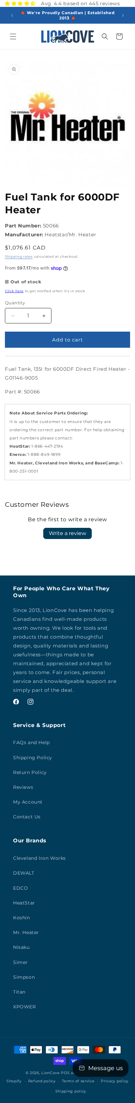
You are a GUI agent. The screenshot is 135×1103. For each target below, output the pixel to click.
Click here (14, 291)
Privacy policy (114, 1081)
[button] (13, 36)
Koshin (21, 918)
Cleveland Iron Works (39, 858)
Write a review (67, 533)
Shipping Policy (32, 758)
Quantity (15, 302)
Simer (20, 962)
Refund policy (42, 1081)
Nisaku (21, 947)
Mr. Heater (26, 932)
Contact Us (27, 817)
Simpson (24, 977)
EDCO (20, 888)
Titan (19, 992)
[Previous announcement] (12, 15)
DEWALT (23, 873)
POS (65, 1072)
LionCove (50, 1072)
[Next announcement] (123, 15)
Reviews (23, 787)
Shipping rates (19, 256)
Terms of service (78, 1081)
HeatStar (24, 903)
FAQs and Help (31, 742)
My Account (28, 802)
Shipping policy (71, 1091)
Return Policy (30, 772)
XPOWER (24, 1007)
